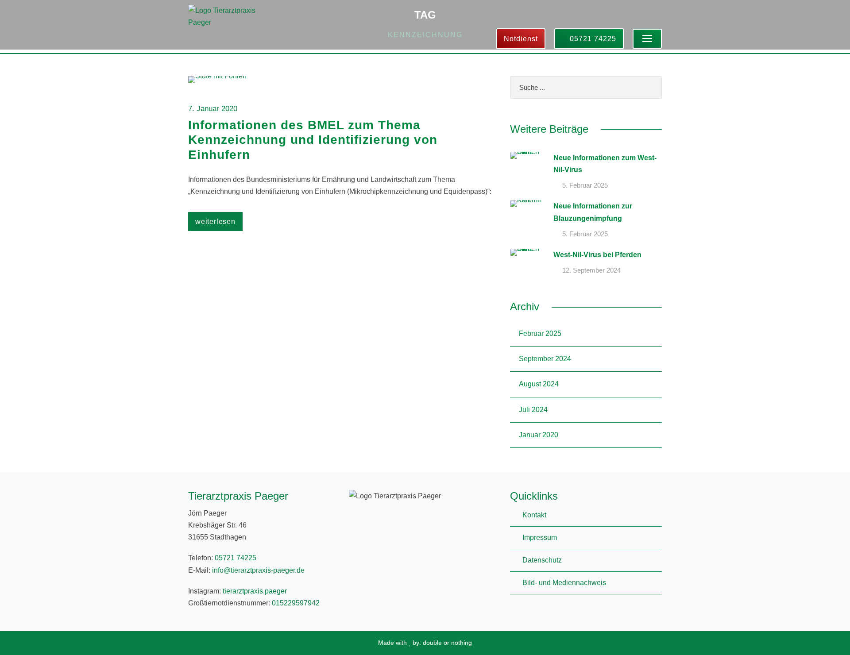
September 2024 (545, 358)
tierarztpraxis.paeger (255, 591)
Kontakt (534, 515)
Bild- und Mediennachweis (564, 582)
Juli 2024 (533, 409)
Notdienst (521, 38)
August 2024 (539, 384)
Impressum (539, 537)
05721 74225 (592, 38)
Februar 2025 (540, 333)
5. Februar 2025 (585, 185)
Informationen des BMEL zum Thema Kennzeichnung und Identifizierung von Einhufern (312, 140)
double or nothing (447, 642)
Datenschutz (542, 560)
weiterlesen (215, 221)
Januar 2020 (538, 435)
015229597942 (296, 603)
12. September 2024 (591, 270)
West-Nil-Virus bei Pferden (597, 254)
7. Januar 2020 (212, 108)
